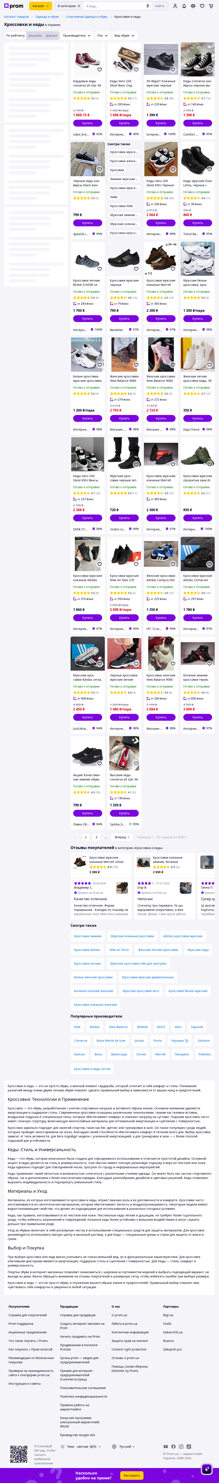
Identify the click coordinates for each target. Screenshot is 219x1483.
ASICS (161, 1027)
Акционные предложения (28, 1332)
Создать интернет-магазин (80, 1324)
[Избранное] (202, 6)
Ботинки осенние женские (93, 991)
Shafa (167, 1324)
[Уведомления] (184, 6)
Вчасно (168, 1341)
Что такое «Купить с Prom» (28, 1341)
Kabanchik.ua (173, 1332)
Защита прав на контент (130, 1341)
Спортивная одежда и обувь (87, 17)
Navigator (182, 1054)
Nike (77, 1027)
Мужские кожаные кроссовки (132, 936)
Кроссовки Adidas (87, 950)
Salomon (204, 1040)
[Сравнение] (193, 6)
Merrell (160, 1054)
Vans (178, 1027)
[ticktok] (188, 1446)
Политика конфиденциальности (83, 1396)
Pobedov (205, 1054)
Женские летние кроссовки (158, 950)
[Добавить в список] (99, 69)
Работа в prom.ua (124, 1324)
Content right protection (129, 1349)
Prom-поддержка (21, 1324)
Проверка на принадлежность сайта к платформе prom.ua (31, 1373)
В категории (67, 6)
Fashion (79, 1054)
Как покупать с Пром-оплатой (30, 1349)
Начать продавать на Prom (80, 1336)
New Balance (118, 1027)
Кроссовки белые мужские (188, 991)
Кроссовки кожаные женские (95, 1005)
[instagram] (181, 1446)
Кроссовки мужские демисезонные (148, 977)
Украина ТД (179, 1040)
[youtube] (165, 1446)
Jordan (139, 1040)
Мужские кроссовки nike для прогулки (138, 963)
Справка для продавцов (77, 1315)
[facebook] (173, 1446)
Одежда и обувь (47, 17)
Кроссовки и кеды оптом (92, 1069)
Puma (158, 1040)
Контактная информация (130, 1332)
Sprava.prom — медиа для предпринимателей (79, 1360)
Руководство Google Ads (77, 1435)
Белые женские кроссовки (93, 977)
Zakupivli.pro (172, 1349)
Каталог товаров (16, 17)
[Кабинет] (175, 6)
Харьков (197, 1027)
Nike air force (119, 950)
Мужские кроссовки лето (141, 991)
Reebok (142, 1027)
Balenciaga (119, 1054)
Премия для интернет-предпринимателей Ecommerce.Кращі (77, 1375)
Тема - (77, 1446)
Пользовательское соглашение (83, 1388)
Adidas (95, 1027)
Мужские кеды (198, 950)
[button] (87, 123)
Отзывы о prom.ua (125, 1358)
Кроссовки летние (87, 963)
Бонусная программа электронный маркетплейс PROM (80, 1422)
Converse (80, 1040)
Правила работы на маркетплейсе (74, 1407)
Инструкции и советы (25, 1384)
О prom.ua (119, 1315)
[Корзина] (211, 6)
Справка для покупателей (28, 1315)
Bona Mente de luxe (111, 1040)
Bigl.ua (168, 1315)
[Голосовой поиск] (147, 6)
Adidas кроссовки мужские (183, 936)
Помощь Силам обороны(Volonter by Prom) (130, 1368)
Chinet (141, 1054)
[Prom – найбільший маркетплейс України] (13, 6)
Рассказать (132, 1475)
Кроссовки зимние (87, 936)
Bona (98, 1054)
